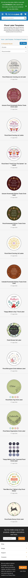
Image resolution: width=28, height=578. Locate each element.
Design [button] (3, 548)
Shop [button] (2, 544)
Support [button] (3, 552)
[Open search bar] (6, 14)
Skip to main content (6, 8)
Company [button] (3, 557)
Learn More (23, 571)
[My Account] (21, 14)
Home (2, 39)
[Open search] (25, 18)
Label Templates (9, 39)
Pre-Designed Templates (20, 39)
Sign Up (22, 538)
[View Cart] (25, 14)
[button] (2, 14)
